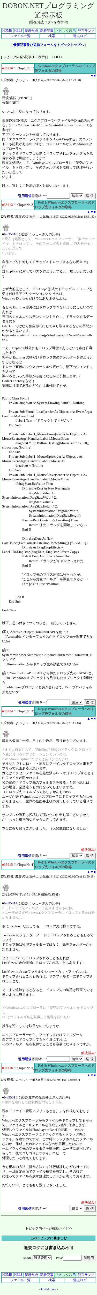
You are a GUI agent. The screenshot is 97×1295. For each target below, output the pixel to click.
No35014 (10, 903)
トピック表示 (66, 31)
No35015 (10, 1097)
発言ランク (86, 31)
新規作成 (31, 31)
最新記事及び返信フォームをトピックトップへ (48, 45)
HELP (18, 30)
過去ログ (80, 36)
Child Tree (48, 1289)
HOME (7, 30)
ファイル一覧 (20, 36)
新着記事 (47, 31)
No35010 (10, 234)
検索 (51, 36)
